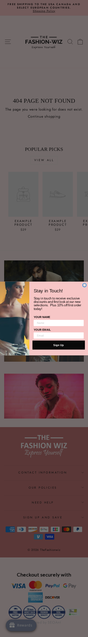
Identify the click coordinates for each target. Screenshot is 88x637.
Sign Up (58, 345)
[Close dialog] (85, 285)
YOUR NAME (42, 317)
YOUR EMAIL (42, 329)
